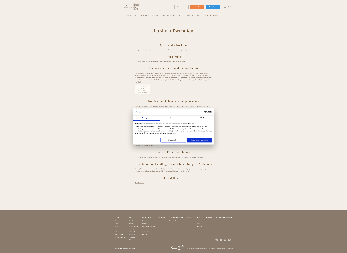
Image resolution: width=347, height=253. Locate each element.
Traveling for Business (120, 237)
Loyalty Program (119, 234)
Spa (135, 15)
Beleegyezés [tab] (146, 118)
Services (117, 226)
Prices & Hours (132, 220)
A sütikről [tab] (201, 118)
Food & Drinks (144, 15)
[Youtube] (225, 240)
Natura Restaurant (146, 220)
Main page (168, 36)
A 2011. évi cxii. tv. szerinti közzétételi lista (197, 248)
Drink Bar (144, 223)
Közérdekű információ (221, 248)
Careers (198, 15)
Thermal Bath (132, 231)
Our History (199, 226)
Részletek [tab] (173, 118)
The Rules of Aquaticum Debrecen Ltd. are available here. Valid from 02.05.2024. (161, 61)
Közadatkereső (139, 183)
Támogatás (230, 248)
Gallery (181, 15)
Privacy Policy (212, 248)
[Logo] (127, 7)
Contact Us (198, 223)
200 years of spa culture (212, 15)
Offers (116, 223)
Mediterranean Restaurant (148, 226)
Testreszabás (172, 140)
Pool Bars (144, 234)
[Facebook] (221, 240)
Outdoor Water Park (134, 226)
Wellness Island (132, 237)
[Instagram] (216, 240)
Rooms (116, 220)
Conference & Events (168, 15)
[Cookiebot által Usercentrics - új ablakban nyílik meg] (204, 112)
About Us (190, 15)
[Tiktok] (229, 240)
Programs (155, 15)
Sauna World (132, 234)
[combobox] (230, 7)
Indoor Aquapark (133, 229)
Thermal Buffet (145, 229)
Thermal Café (145, 231)
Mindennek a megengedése (199, 140)
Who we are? (199, 220)
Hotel (129, 15)
